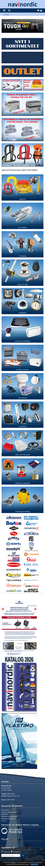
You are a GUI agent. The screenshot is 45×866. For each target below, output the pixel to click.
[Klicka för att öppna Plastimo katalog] (19, 741)
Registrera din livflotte (8, 819)
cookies (13, 862)
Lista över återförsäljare (9, 812)
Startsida (6, 14)
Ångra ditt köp (5, 810)
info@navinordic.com (12, 796)
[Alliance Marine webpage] (11, 831)
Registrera (6, 852)
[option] (22, 26)
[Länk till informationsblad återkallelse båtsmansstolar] (19, 627)
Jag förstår (34, 864)
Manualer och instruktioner (10, 816)
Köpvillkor (4, 814)
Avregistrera (17, 852)
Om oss (3, 821)
